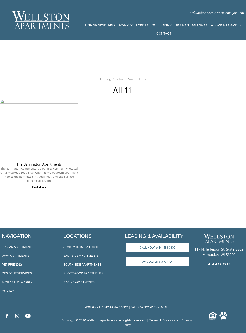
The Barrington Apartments (39, 164)
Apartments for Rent (81, 246)
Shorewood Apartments (83, 273)
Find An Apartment (101, 24)
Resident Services (191, 24)
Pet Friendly (162, 24)
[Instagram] (17, 315)
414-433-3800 (219, 264)
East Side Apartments (81, 255)
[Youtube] (28, 315)
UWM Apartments (134, 24)
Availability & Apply (226, 24)
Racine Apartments (79, 282)
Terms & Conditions (163, 320)
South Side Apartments (82, 264)
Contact (163, 33)
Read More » (39, 187)
